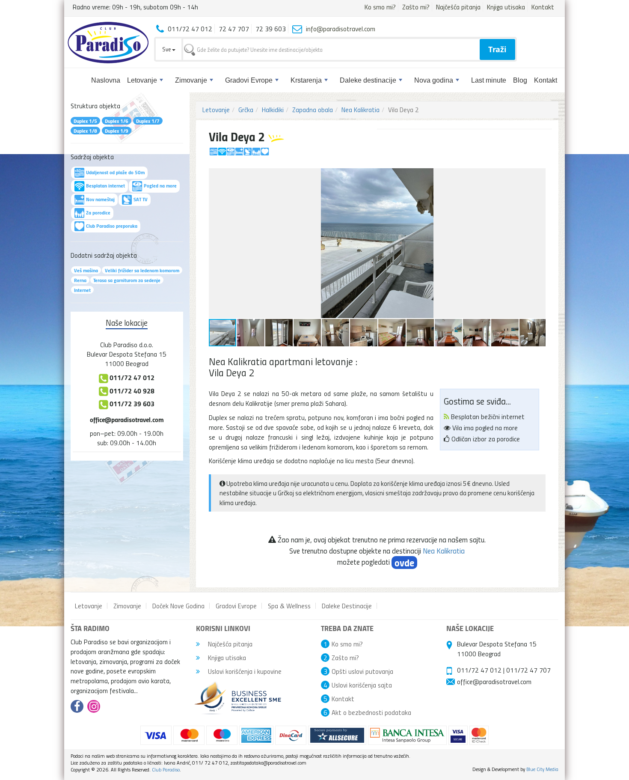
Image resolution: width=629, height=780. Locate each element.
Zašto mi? (416, 7)
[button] (538, 176)
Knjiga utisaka (506, 7)
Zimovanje (191, 80)
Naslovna (105, 80)
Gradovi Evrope (249, 80)
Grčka (245, 109)
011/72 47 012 (479, 670)
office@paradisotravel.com (127, 419)
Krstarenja (306, 80)
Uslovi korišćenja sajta (362, 685)
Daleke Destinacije (347, 605)
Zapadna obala (312, 109)
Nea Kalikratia (360, 109)
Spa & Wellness (289, 605)
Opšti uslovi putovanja (362, 671)
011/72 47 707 (528, 670)
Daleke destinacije (368, 80)
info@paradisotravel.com (340, 28)
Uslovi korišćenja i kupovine (244, 671)
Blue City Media (542, 769)
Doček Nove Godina (178, 605)
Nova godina (433, 80)
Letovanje (142, 80)
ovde (404, 562)
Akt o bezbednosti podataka (371, 712)
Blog (520, 80)
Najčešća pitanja (458, 7)
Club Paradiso (166, 769)
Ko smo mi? (380, 7)
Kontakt (542, 7)
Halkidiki (273, 109)
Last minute (488, 80)
